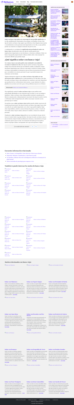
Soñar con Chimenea (11, 282)
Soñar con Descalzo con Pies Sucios (35, 314)
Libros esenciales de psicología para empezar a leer (20, 161)
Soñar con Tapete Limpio (34, 282)
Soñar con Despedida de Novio (36, 349)
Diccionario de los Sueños (36, 1)
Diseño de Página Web (36, 401)
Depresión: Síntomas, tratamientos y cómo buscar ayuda (21, 155)
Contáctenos (55, 399)
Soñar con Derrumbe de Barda (58, 282)
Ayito (42, 401)
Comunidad (23, 1)
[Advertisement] (26, 139)
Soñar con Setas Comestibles (35, 382)
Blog (28, 1)
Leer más (15, 294)
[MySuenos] (7, 2)
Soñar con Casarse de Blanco (20, 87)
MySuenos (41, 403)
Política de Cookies (32, 399)
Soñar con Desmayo (11, 349)
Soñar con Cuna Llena (11, 314)
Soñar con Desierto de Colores (58, 314)
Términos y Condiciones (44, 399)
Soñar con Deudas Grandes (57, 349)
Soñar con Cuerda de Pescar (57, 382)
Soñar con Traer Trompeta (13, 382)
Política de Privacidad (21, 399)
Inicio (17, 1)
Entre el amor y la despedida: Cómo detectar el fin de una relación (24, 153)
